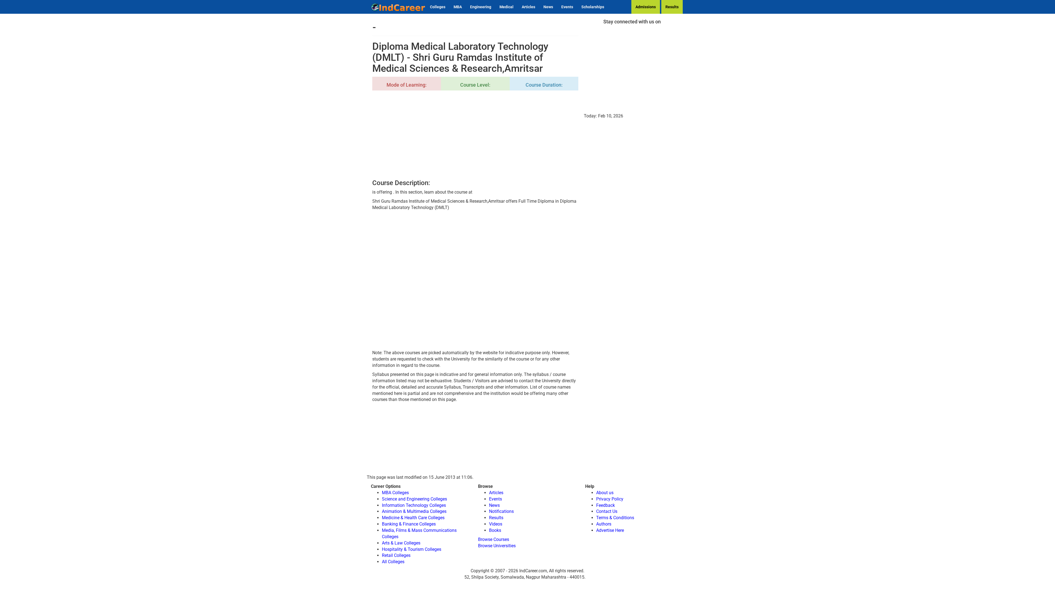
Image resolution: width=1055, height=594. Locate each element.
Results (672, 7)
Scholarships (592, 7)
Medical (506, 7)
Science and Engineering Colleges (414, 499)
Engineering (480, 7)
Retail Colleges (396, 555)
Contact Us (606, 511)
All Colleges (393, 561)
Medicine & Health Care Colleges (413, 517)
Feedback (605, 505)
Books (495, 530)
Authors (603, 524)
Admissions (645, 7)
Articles (528, 7)
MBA (458, 7)
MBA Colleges (395, 492)
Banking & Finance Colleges (409, 524)
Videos (495, 524)
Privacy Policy (609, 499)
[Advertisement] (475, 135)
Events (567, 7)
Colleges (437, 7)
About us (604, 492)
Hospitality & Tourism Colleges (411, 549)
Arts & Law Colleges (401, 543)
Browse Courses (493, 539)
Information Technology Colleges (414, 505)
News (548, 7)
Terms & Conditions (615, 517)
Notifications (501, 511)
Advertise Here (610, 530)
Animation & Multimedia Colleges (414, 511)
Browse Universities (497, 545)
